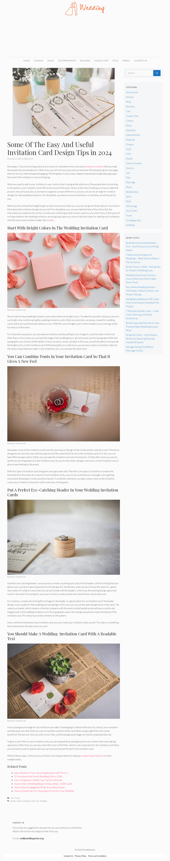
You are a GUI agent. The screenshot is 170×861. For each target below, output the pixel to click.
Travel (126, 60)
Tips (37, 801)
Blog (128, 101)
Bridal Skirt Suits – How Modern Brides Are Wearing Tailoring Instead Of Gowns (141, 338)
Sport (128, 196)
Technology (131, 206)
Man (128, 177)
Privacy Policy (80, 856)
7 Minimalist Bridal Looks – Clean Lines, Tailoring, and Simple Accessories (142, 315)
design (13, 801)
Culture (129, 120)
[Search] (157, 73)
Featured (130, 139)
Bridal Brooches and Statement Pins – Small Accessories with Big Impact (142, 246)
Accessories (132, 92)
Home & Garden (134, 163)
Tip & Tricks (15, 798)
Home (26, 60)
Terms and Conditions (97, 856)
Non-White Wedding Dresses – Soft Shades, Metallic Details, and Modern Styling (142, 291)
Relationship (132, 191)
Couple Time (101, 60)
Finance (38, 60)
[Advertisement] (85, 37)
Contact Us (140, 60)
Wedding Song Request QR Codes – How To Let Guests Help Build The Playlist (143, 303)
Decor (129, 125)
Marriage (130, 182)
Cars (128, 111)
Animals (130, 97)
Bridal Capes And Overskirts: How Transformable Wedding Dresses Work (142, 327)
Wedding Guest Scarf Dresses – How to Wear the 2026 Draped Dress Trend (141, 279)
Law (128, 172)
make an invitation (95, 166)
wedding (130, 225)
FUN (128, 153)
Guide (18, 801)
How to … (130, 168)
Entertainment (67, 60)
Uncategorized (133, 220)
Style (115, 60)
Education (131, 130)
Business (85, 60)
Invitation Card (28, 801)
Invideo (50, 220)
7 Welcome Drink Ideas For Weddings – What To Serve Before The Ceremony (142, 258)
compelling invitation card (94, 755)
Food (128, 149)
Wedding (43, 801)
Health (129, 158)
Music (50, 60)
